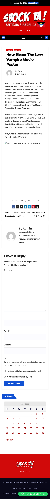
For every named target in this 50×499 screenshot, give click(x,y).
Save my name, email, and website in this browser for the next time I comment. (24, 364)
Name (7, 318)
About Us (22, 239)
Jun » (12, 440)
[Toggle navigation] (23, 37)
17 (43, 423)
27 (19, 433)
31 (43, 433)
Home (15, 488)
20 (19, 428)
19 (13, 428)
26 (13, 433)
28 (25, 433)
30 (37, 433)
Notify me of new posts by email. (20, 377)
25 (7, 433)
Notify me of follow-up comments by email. (24, 371)
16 (37, 423)
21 (25, 428)
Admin (20, 71)
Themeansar (43, 482)
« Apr (6, 440)
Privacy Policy (32, 488)
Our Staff (22, 488)
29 (31, 433)
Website (7, 345)
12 (13, 423)
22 (31, 428)
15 (31, 423)
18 (7, 428)
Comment (8, 270)
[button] (42, 38)
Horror (9, 50)
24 (43, 428)
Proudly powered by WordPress (13, 482)
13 (19, 423)
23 (37, 428)
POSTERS (17, 50)
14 (25, 423)
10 (43, 419)
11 (7, 423)
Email (7, 331)
